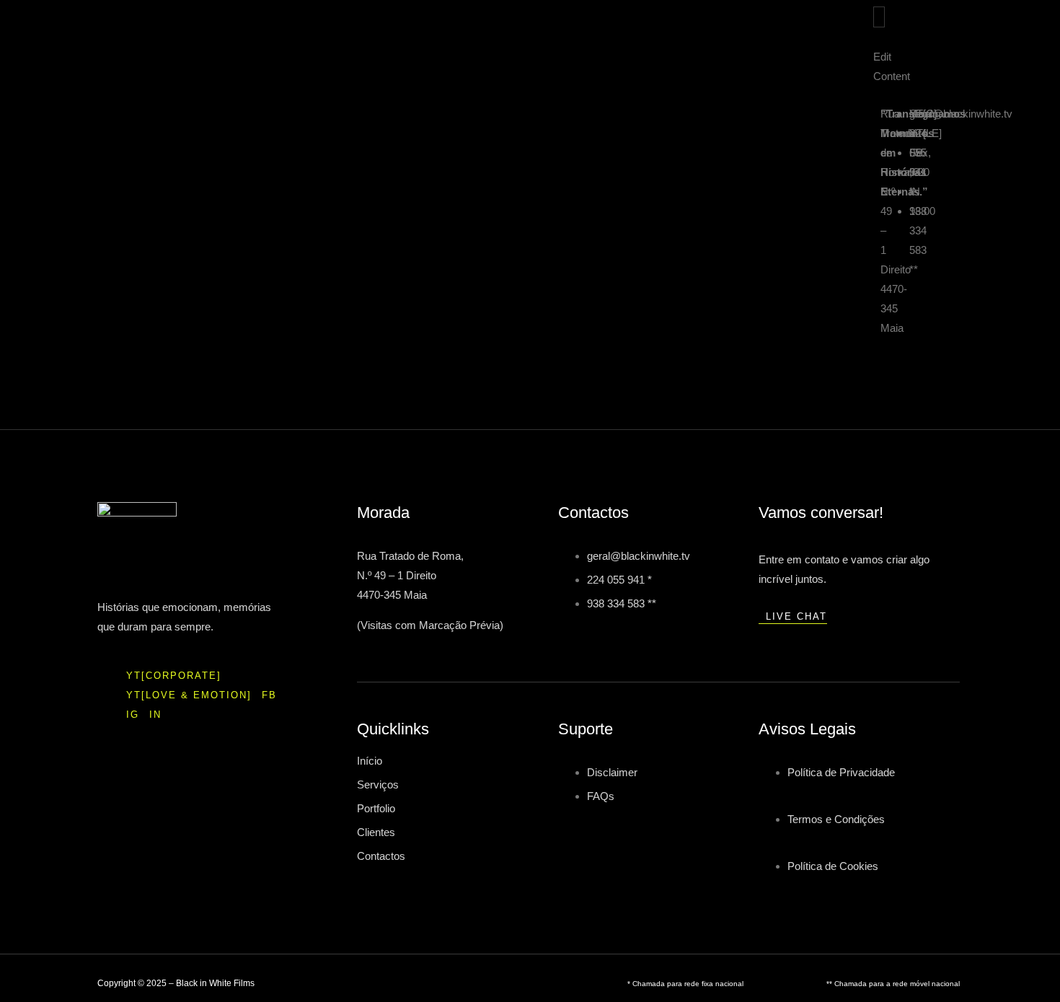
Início (369, 761)
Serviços (378, 784)
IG (132, 714)
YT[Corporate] (173, 675)
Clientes (376, 832)
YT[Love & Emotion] (189, 695)
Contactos (381, 856)
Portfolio (376, 808)
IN (155, 714)
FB (269, 695)
